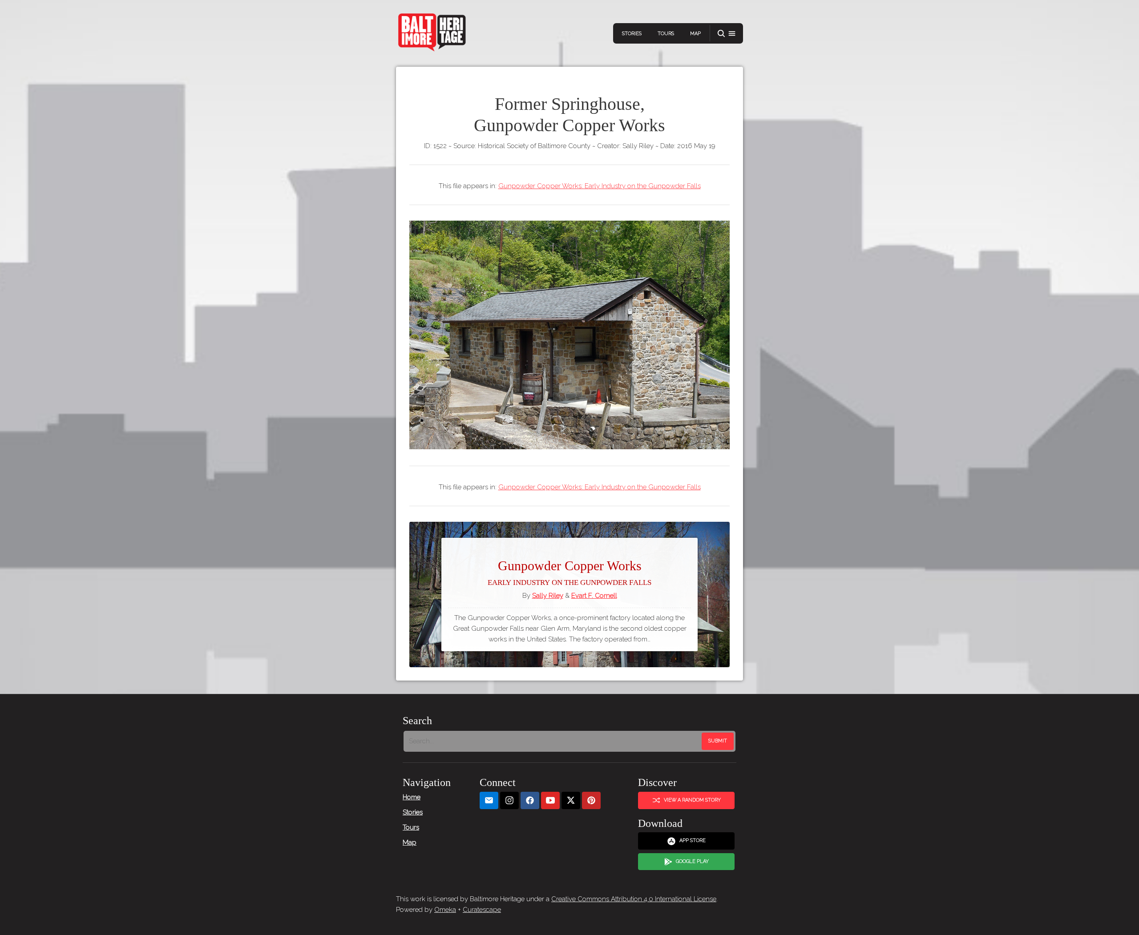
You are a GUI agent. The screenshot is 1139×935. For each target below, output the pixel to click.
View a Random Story (692, 800)
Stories (632, 33)
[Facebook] (530, 800)
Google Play (692, 861)
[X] (570, 800)
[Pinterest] (591, 800)
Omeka (445, 910)
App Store (692, 840)
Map (695, 33)
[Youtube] (550, 800)
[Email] (489, 800)
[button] (726, 33)
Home (411, 797)
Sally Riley (547, 596)
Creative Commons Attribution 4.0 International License (633, 899)
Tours (666, 33)
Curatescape (482, 910)
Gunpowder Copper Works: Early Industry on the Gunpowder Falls (599, 186)
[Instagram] (509, 800)
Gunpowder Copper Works (569, 572)
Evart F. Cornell (594, 596)
